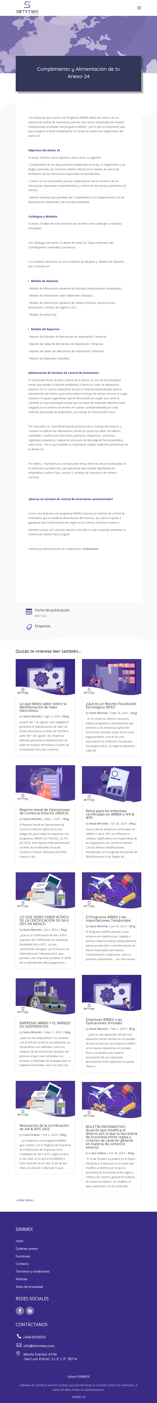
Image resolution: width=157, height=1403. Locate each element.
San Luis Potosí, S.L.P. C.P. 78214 (46, 1359)
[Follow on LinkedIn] (30, 1311)
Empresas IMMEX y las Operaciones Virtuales (104, 1021)
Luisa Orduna (31, 1135)
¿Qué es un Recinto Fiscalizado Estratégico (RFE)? (111, 705)
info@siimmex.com (39, 1346)
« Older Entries (25, 1200)
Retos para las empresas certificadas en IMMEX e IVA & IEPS (110, 814)
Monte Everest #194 (39, 1354)
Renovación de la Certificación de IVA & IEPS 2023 (44, 1127)
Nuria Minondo (32, 716)
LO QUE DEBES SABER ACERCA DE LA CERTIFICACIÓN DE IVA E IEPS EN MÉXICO (44, 920)
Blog (66, 716)
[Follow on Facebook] (20, 1311)
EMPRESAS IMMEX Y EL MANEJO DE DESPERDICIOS (45, 1025)
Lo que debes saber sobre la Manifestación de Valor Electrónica (43, 707)
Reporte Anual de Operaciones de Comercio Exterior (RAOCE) (45, 811)
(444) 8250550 (34, 1337)
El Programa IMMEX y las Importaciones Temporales (108, 919)
